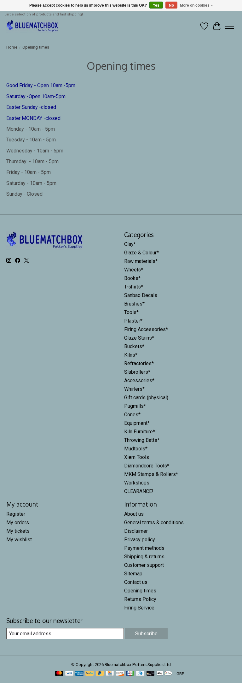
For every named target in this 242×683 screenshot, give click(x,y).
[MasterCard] (59, 674)
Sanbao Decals (140, 295)
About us (134, 514)
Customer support (144, 565)
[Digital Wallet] (164, 674)
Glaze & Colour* (141, 253)
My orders (17, 523)
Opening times (140, 591)
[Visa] (69, 674)
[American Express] (79, 674)
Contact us (135, 582)
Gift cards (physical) (146, 398)
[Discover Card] (120, 674)
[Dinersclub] (140, 674)
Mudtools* (135, 449)
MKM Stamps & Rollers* (151, 474)
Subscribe (146, 634)
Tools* (131, 312)
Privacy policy (139, 540)
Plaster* (133, 321)
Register (15, 514)
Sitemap (133, 574)
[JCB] (130, 674)
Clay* (130, 244)
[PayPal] (89, 674)
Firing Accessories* (146, 329)
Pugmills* (135, 406)
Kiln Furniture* (139, 432)
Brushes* (134, 304)
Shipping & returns (144, 557)
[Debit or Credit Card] (151, 674)
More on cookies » (196, 5)
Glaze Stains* (139, 338)
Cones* (132, 415)
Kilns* (130, 355)
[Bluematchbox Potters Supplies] (32, 26)
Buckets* (134, 346)
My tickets (18, 531)
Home (11, 47)
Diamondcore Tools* (146, 466)
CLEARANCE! (138, 491)
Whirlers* (134, 389)
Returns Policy (140, 599)
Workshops (136, 483)
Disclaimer (136, 531)
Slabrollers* (137, 372)
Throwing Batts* (141, 440)
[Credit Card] (110, 674)
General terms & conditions (154, 523)
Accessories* (139, 380)
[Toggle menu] (229, 26)
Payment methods (144, 548)
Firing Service (139, 608)
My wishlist (19, 540)
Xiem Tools (136, 457)
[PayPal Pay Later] (100, 674)
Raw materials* (141, 261)
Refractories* (139, 363)
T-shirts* (133, 287)
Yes (156, 5)
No (171, 5)
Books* (132, 278)
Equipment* (137, 423)
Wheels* (133, 270)
